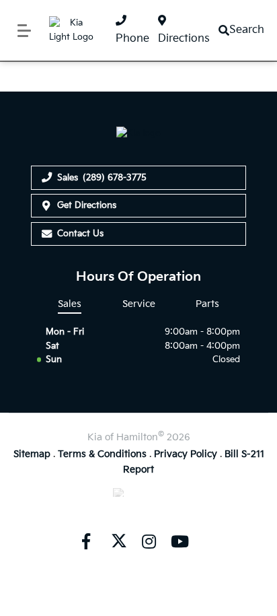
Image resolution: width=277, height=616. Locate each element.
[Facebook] (86, 541)
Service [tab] (138, 304)
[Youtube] (179, 541)
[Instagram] (148, 541)
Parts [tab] (207, 304)
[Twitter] (118, 541)
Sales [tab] (69, 304)
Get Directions (86, 205)
